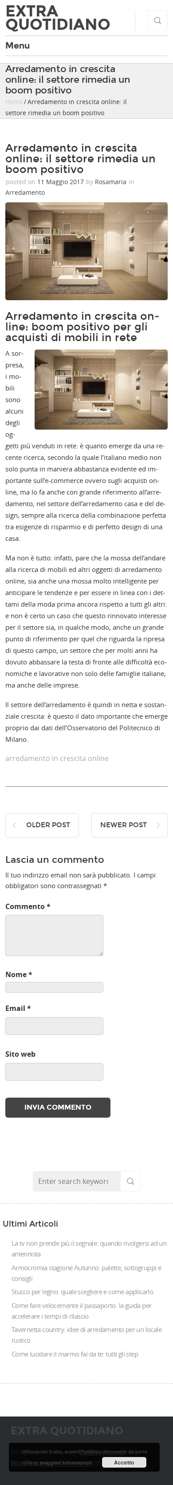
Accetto (124, 1462)
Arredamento (25, 192)
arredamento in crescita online (57, 758)
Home (14, 101)
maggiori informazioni (66, 1462)
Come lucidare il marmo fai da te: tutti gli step (75, 1353)
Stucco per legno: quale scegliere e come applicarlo (82, 1291)
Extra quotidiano (57, 18)
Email (18, 1008)
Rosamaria (110, 181)
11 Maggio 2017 (60, 181)
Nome (18, 974)
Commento (28, 906)
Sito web (20, 1054)
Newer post (123, 825)
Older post (48, 825)
